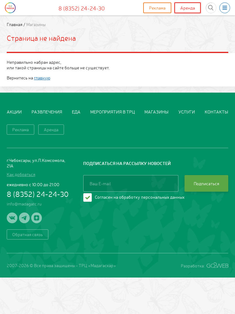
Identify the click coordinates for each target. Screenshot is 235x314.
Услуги (186, 111)
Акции (14, 111)
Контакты (216, 111)
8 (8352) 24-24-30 (81, 8)
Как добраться (21, 174)
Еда (76, 111)
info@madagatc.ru (24, 203)
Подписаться (206, 183)
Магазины (156, 111)
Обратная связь (27, 234)
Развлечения (47, 111)
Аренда (187, 7)
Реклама (157, 7)
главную (42, 77)
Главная (15, 24)
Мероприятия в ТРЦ (112, 111)
